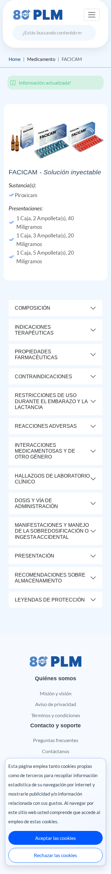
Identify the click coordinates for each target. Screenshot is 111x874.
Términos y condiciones (55, 715)
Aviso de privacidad (55, 704)
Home (15, 59)
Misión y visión (56, 693)
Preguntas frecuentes (55, 740)
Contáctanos (55, 751)
